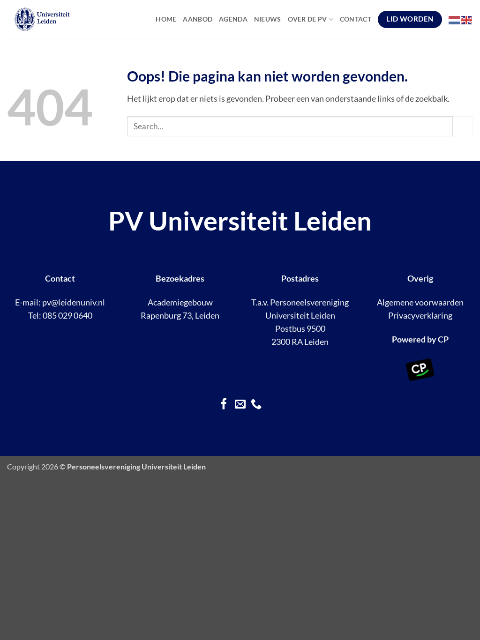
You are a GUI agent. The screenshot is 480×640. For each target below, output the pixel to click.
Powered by (414, 339)
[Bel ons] (256, 405)
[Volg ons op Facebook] (223, 405)
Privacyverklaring (420, 315)
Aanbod (197, 19)
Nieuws (267, 19)
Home (166, 19)
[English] (467, 19)
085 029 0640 (67, 315)
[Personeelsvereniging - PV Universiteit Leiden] (62, 19)
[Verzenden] (463, 126)
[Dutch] (455, 19)
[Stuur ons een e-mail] (239, 405)
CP (443, 339)
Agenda (233, 19)
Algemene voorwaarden (420, 302)
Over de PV (307, 19)
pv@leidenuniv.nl (73, 302)
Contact (355, 19)
